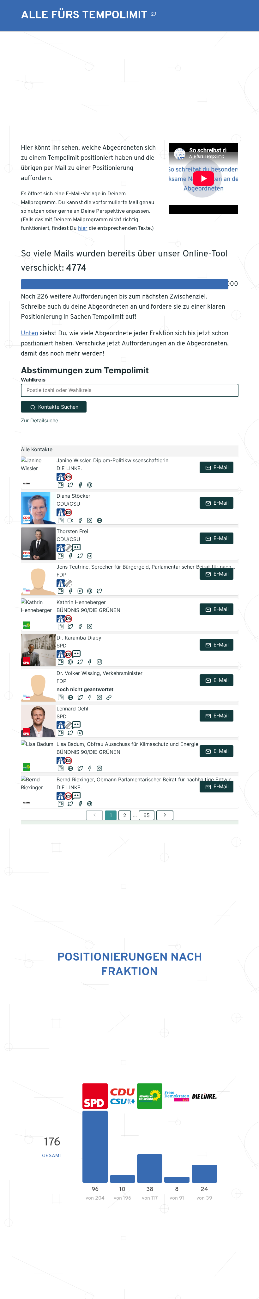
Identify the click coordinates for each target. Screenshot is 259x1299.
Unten (29, 334)
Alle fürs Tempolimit (84, 15)
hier (82, 228)
